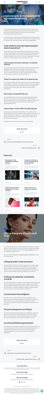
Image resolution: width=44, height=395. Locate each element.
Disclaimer (31, 374)
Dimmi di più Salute (22, 366)
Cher (35, 282)
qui (4, 32)
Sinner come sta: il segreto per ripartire (30, 188)
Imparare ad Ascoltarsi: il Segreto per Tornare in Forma (12, 189)
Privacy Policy (13, 374)
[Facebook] (19, 382)
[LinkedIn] (24, 382)
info (32, 121)
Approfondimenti (10, 11)
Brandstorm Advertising (26, 386)
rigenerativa (31, 254)
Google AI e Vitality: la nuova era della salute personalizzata (31, 161)
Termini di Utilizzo (25, 374)
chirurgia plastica (29, 250)
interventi (15, 254)
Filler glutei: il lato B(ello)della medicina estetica (11, 161)
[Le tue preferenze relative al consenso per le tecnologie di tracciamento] (42, 393)
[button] (4, 2)
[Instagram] (22, 382)
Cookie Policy (19, 374)
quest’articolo (33, 40)
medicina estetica (24, 254)
